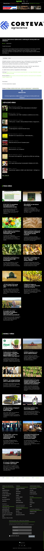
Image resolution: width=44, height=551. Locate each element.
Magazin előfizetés (20, 514)
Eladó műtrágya (33, 493)
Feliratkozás (31, 536)
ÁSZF (31, 504)
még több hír (5, 175)
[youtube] (24, 545)
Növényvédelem (5, 495)
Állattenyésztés (6, 499)
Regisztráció (19, 509)
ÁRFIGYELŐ (18, 493)
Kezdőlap (5, 58)
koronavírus (35, 88)
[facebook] (19, 545)
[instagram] (22, 545)
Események (32, 502)
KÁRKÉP (17, 495)
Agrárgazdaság (5, 490)
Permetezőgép (33, 492)
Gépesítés (4, 501)
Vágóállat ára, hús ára (7, 517)
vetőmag (8, 88)
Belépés (17, 511)
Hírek (4, 43)
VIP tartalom (19, 512)
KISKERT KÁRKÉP (19, 497)
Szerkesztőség (33, 511)
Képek (31, 499)
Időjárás (18, 498)
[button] (23, 1)
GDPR (31, 506)
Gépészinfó (18, 500)
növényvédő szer (15, 88)
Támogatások (5, 492)
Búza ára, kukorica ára (7, 512)
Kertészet (4, 497)
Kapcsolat (32, 513)
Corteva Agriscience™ (26, 88)
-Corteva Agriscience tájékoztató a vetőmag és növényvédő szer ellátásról (22, 95)
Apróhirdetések (19, 502)
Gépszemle (18, 491)
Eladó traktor (33, 488)
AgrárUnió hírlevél (15, 535)
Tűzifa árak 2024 (5, 507)
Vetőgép (31, 490)
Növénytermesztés (6, 493)
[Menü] (27, 1)
